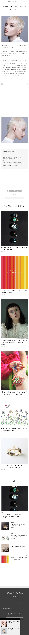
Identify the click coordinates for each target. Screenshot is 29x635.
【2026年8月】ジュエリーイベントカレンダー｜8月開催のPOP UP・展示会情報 (14, 393)
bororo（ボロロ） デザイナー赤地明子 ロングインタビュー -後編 (19, 525)
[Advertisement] (14, 179)
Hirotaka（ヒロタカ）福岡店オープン (13, 622)
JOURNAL (7, 606)
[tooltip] (8, 191)
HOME (2, 587)
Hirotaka (9, 198)
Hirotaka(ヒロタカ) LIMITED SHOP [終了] (15, 587)
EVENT (10, 13)
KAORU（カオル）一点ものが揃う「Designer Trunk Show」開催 (14, 248)
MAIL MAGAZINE (7, 608)
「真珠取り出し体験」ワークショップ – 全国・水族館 (19, 547)
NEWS (21, 602)
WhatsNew (13, 13)
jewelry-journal (22, 13)
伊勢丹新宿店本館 (19, 198)
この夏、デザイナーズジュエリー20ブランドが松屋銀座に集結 (14, 291)
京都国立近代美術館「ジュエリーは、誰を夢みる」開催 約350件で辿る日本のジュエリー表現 (14, 342)
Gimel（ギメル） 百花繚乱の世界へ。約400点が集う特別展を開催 (14, 429)
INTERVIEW (13, 522)
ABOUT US (21, 606)
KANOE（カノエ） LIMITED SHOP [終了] (13, 629)
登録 (21, 618)
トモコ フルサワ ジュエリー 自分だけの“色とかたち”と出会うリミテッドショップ (14, 466)
